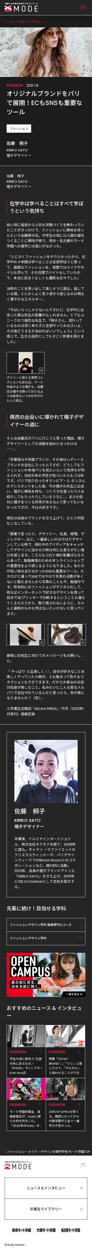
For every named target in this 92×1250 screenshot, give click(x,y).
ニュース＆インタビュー (46, 1188)
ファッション (19, 129)
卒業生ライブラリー (46, 1209)
